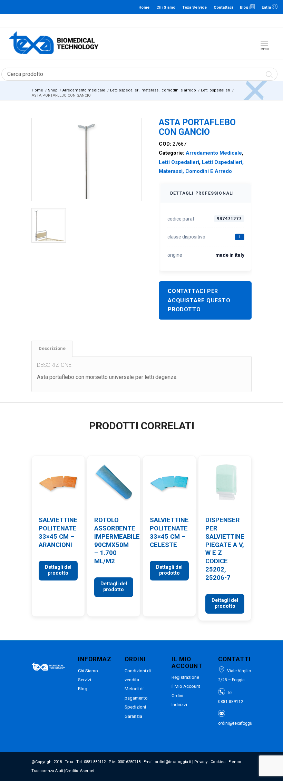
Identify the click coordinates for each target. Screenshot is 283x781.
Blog (244, 7)
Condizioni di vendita (138, 675)
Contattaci (223, 7)
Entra (267, 7)
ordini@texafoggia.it (174, 20)
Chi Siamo (165, 7)
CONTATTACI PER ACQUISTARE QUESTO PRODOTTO (199, 300)
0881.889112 (141, 20)
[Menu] (264, 43)
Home (143, 7)
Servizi (84, 679)
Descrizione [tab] (52, 348)
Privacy (200, 762)
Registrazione (185, 677)
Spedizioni (135, 707)
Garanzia (133, 716)
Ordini (177, 695)
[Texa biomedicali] (54, 43)
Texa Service (194, 7)
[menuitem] (266, 43)
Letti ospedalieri (179, 162)
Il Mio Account (186, 686)
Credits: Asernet (79, 771)
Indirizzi (179, 704)
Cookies (218, 762)
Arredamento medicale (214, 153)
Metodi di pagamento (136, 693)
